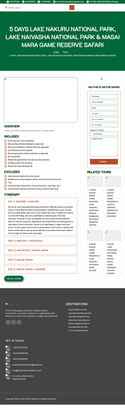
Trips (65, 52)
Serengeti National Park (77, 327)
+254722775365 (20, 347)
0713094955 (46, 2)
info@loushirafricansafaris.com (26, 370)
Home (56, 52)
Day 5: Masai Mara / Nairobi (27, 269)
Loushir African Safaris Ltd (29, 399)
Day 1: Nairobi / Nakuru (23, 201)
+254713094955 (20, 359)
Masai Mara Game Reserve (79, 320)
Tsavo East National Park (78, 330)
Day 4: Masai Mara (20, 259)
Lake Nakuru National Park (79, 317)
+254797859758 (20, 353)
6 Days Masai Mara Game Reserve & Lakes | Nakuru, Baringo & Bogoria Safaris (112, 202)
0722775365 (15, 2)
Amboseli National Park (77, 310)
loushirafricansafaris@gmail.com (70, 2)
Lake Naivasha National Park (79, 313)
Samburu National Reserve (79, 323)
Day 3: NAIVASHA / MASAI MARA (28, 250)
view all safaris (14, 279)
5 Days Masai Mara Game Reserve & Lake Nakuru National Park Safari (94, 257)
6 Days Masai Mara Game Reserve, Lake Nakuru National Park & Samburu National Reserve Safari (94, 207)
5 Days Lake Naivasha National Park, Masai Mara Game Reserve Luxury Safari (112, 259)
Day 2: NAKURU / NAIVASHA (25, 240)
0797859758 (30, 2)
